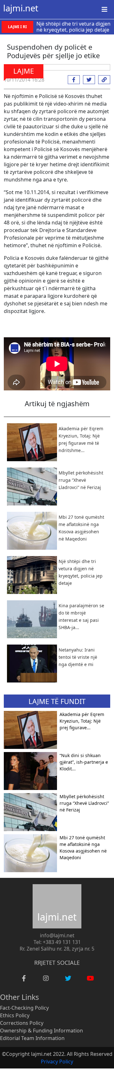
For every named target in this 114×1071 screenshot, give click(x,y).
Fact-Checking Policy (24, 1007)
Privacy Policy (57, 1061)
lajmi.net (20, 8)
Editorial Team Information (32, 1038)
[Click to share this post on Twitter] (87, 79)
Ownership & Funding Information (41, 1030)
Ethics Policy (14, 1015)
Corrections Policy (21, 1022)
